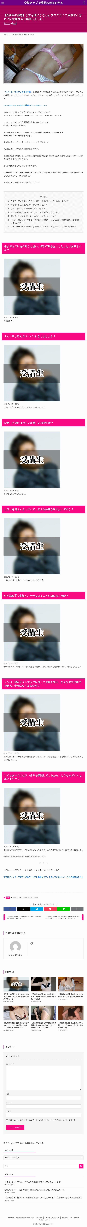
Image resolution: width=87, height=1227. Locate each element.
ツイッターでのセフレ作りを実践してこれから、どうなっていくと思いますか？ (43, 227)
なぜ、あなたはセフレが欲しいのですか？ (28, 208)
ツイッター (34, 897)
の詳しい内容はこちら (25, 105)
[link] (31, 943)
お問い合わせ (74, 1217)
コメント (10, 1064)
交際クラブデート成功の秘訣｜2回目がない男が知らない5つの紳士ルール (34, 1191)
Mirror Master (15, 955)
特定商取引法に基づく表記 (25, 1217)
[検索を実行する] (81, 1166)
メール (8, 1103)
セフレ (15, 897)
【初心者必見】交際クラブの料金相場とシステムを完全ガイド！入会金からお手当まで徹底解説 (43, 1199)
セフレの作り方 (24, 897)
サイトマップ (43, 1220)
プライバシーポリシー (52, 1217)
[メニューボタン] (2, 2)
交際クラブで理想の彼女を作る (43, 2)
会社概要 (11, 1217)
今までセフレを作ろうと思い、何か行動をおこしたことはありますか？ (40, 201)
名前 (7, 1094)
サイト (8, 1111)
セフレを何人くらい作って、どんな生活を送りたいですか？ (35, 212)
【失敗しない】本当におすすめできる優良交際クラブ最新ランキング (32, 1183)
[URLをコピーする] (77, 909)
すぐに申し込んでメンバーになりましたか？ (29, 205)
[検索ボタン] (84, 2)
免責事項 (65, 1217)
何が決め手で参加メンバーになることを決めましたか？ (33, 216)
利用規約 (39, 1217)
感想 (14, 23)
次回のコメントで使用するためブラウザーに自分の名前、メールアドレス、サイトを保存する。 (43, 1120)
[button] (10, 909)
